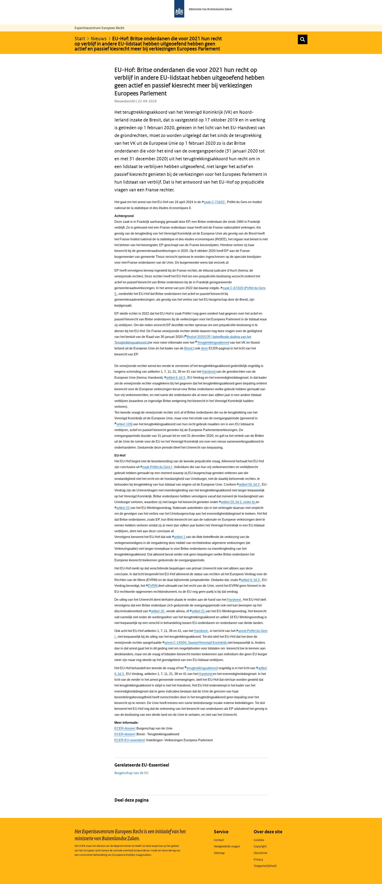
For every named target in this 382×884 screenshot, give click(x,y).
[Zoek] (302, 39)
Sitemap (219, 853)
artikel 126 (124, 424)
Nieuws (99, 38)
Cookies (259, 840)
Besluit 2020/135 (198, 336)
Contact (219, 840)
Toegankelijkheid (265, 866)
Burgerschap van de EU (131, 773)
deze (204, 348)
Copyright (260, 846)
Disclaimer (260, 853)
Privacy (258, 859)
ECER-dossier (124, 728)
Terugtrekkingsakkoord (213, 342)
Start (80, 38)
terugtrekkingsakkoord (202, 668)
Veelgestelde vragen (227, 846)
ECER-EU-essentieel (129, 740)
